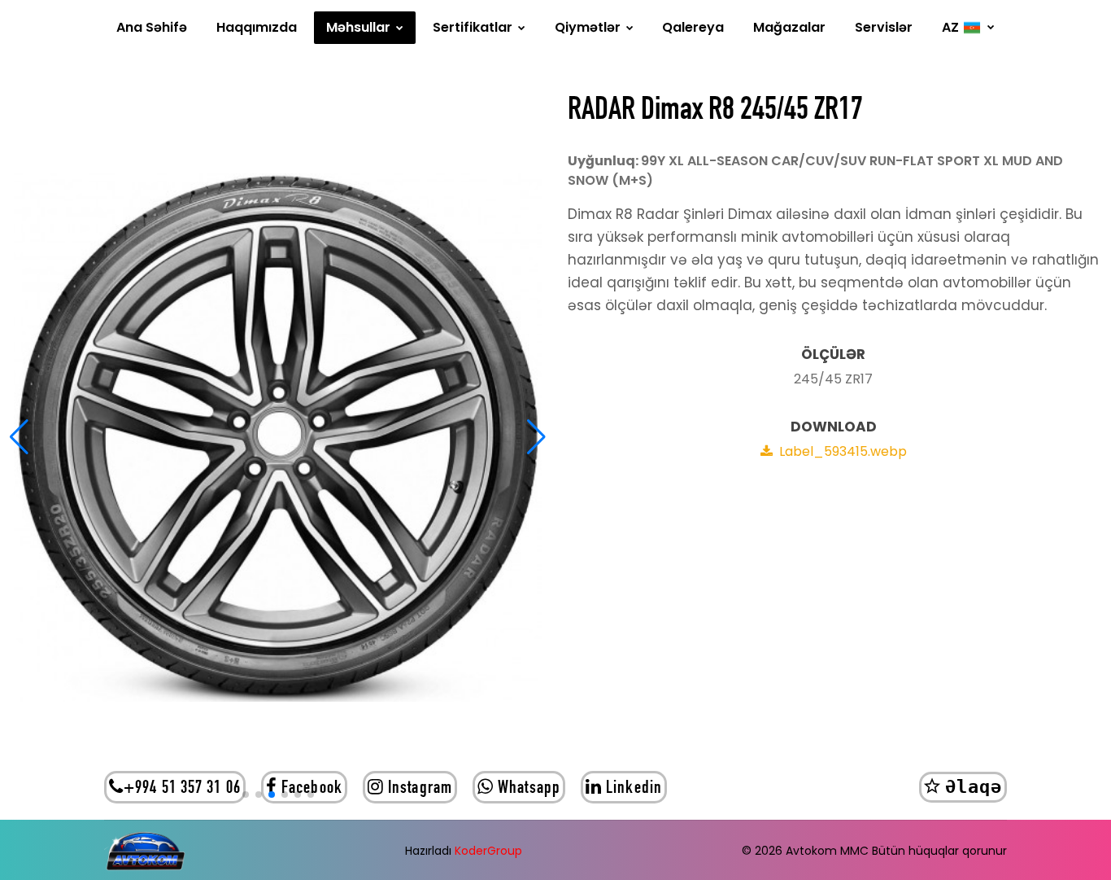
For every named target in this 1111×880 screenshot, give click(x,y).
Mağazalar (789, 27)
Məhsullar (360, 27)
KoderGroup (488, 851)
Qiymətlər (589, 27)
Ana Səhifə (151, 27)
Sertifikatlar (474, 27)
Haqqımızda (256, 27)
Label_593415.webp (843, 451)
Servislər (884, 27)
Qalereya (693, 27)
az (950, 27)
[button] (19, 437)
